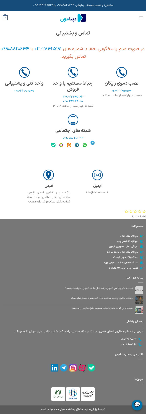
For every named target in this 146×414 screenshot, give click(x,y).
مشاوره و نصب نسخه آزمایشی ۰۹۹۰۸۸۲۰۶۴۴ (85, 5)
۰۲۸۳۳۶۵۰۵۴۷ (129, 344)
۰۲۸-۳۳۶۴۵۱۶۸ (73, 101)
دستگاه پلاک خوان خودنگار (125, 257)
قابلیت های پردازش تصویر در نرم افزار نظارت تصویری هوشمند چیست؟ (98, 288)
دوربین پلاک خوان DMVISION (123, 268)
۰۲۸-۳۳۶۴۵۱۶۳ (73, 97)
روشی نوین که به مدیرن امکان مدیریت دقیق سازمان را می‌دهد (102, 308)
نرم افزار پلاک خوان (129, 236)
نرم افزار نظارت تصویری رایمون (123, 247)
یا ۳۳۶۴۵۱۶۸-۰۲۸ (44, 5)
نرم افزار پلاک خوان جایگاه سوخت (122, 252)
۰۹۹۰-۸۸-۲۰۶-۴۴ (73, 138)
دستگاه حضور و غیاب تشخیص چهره (121, 263)
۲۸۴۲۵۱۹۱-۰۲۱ (47, 49)
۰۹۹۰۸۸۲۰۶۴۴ (15, 49)
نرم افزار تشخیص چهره (127, 241)
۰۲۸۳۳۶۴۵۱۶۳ (129, 339)
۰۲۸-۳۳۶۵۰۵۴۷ (122, 91)
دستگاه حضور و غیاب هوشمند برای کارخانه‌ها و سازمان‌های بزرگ (102, 298)
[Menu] (141, 17)
